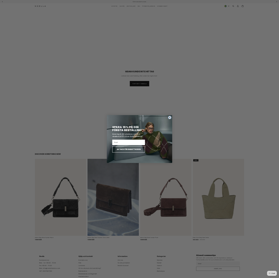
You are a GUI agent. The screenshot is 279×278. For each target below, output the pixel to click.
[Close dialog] (169, 117)
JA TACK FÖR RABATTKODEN (129, 149)
